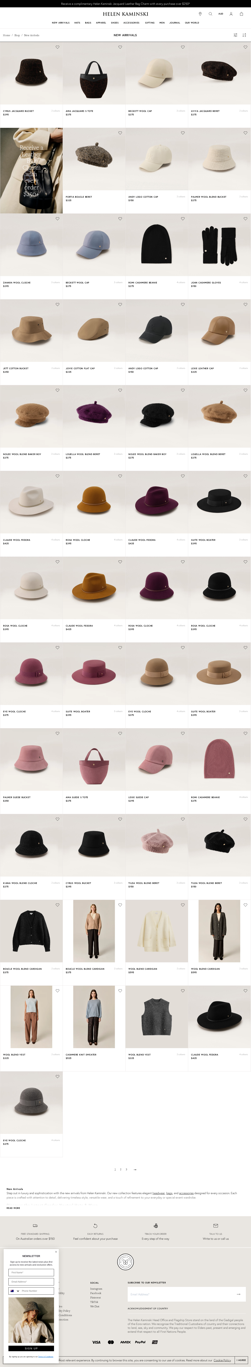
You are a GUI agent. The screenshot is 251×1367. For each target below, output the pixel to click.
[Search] (210, 14)
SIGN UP (31, 1348)
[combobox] (14, 1290)
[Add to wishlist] (57, 47)
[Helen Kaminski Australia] (126, 14)
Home (6, 35)
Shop (17, 35)
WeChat (94, 1306)
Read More (13, 1208)
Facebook (95, 1293)
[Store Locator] (200, 14)
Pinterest (95, 1297)
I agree (241, 1360)
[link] (125, 3)
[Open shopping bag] (241, 14)
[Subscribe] (238, 1294)
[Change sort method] (244, 35)
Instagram (96, 1288)
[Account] (231, 14)
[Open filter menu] (235, 35)
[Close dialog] (56, 1252)
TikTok (94, 1302)
